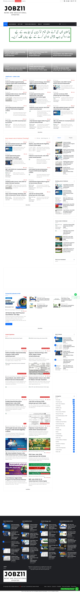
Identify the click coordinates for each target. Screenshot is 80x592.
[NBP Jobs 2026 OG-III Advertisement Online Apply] (56, 126)
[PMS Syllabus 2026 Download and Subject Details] (56, 299)
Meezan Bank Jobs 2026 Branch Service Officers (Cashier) (68, 205)
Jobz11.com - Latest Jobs (12, 76)
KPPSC (57, 441)
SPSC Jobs (58, 437)
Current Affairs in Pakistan (61, 439)
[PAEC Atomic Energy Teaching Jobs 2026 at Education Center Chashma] (8, 199)
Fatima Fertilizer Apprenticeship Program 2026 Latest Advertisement (15, 53)
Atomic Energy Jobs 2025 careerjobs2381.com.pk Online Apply (54, 547)
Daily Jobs (58, 451)
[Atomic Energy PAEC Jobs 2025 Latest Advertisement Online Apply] (44, 554)
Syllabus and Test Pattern (61, 421)
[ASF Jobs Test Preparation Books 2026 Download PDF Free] (32, 299)
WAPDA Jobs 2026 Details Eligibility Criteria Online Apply (39, 144)
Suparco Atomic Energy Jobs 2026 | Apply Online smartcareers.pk (38, 53)
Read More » (8, 324)
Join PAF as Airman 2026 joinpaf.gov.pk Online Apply (62, 69)
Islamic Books (59, 449)
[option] (40, 57)
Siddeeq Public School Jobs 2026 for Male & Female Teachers (15, 69)
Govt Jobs (20, 24)
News (57, 431)
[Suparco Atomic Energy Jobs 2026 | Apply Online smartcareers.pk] (40, 50)
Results (40, 24)
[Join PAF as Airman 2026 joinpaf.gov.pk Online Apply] (64, 65)
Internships (58, 405)
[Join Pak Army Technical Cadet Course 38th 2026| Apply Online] (58, 244)
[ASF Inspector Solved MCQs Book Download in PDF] (56, 305)
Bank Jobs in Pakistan (60, 403)
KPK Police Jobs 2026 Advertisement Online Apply (68, 238)
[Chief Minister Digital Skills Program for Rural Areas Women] (32, 126)
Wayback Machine (38, 591)
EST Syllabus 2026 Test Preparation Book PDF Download (42, 306)
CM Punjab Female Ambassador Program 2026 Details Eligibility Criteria (14, 109)
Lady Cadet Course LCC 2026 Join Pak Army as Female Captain (68, 250)
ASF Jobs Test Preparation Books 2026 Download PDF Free (43, 300)
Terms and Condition (66, 586)
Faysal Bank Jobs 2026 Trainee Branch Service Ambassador (33, 1)
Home (5, 24)
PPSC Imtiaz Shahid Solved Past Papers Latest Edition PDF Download (72, 547)
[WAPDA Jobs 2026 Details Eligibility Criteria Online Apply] (32, 149)
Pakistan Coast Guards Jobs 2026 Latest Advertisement (39, 108)
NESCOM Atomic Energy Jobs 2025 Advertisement (53, 540)
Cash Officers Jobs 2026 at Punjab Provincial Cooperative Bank (68, 211)
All (35, 138)
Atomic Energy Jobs (44, 138)
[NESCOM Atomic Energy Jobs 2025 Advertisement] (44, 541)
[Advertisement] (52, 12)
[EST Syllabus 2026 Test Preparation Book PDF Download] (32, 305)
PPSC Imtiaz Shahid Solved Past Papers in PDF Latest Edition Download (72, 554)
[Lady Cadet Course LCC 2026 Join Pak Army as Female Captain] (58, 250)
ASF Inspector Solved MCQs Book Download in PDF (67, 306)
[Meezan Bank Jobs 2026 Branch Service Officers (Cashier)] (58, 206)
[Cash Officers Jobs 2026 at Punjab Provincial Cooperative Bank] (58, 211)
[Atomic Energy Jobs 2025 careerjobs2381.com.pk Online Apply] (44, 547)
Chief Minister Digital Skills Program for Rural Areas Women (39, 121)
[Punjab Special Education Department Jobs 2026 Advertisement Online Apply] (40, 65)
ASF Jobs (38, 138)
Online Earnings (12, 24)
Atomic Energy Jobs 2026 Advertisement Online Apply (53, 533)
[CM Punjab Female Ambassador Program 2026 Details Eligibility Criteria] (6, 112)
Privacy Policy (73, 586)
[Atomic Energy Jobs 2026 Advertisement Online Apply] (44, 533)
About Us (49, 586)
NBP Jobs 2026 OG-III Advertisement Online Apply (68, 199)
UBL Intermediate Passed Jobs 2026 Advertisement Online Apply (63, 108)
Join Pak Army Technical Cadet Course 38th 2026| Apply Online (68, 244)
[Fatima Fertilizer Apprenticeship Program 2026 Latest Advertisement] (15, 50)
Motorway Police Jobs (60, 425)
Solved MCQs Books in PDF (61, 415)
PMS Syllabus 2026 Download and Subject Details (66, 300)
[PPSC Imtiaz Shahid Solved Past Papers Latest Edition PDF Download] (63, 547)
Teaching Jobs (59, 401)
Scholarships (46, 24)
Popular (70, 137)
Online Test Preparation (61, 447)
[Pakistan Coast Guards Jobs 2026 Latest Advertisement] (30, 111)
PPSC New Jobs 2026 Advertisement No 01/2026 (37, 455)
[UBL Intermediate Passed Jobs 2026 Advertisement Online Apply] (56, 112)
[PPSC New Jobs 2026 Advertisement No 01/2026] (8, 126)
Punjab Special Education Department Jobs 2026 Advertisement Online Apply (38, 68)
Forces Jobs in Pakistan (30, 24)
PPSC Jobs (58, 409)
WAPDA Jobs (58, 407)
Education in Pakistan (60, 443)
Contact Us (54, 586)
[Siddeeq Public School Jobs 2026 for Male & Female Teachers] (15, 65)
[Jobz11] (15, 10)
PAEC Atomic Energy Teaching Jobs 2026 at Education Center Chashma (15, 194)
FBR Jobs (58, 445)
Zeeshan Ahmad (35, 586)
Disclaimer (59, 586)
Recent (59, 137)
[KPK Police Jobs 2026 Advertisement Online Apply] (58, 238)
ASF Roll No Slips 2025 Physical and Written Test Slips (14, 313)
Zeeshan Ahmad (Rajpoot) (10, 309)
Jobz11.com (23, 586)
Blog (57, 417)
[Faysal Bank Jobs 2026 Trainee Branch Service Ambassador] (64, 50)
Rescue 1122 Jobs (59, 413)
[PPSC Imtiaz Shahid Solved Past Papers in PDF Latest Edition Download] (63, 554)
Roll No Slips (58, 419)
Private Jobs (58, 429)
